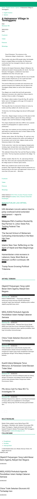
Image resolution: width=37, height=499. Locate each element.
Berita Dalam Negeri (6, 321)
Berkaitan (5, 203)
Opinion (17, 7)
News (3, 395)
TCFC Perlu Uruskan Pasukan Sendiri (21, 194)
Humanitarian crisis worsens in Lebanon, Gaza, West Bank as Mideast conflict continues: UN (15, 257)
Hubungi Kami (8, 445)
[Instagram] (10, 438)
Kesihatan (4, 372)
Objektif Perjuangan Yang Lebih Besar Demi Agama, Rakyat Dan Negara (16, 289)
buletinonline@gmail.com (18, 431)
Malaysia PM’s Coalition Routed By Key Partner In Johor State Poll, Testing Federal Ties (17, 224)
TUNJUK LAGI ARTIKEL (18, 203)
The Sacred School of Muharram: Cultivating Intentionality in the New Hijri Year (18, 236)
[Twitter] (21, 438)
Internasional (5, 344)
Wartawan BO (6, 25)
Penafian (6, 443)
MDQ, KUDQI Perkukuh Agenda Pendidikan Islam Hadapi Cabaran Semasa (17, 314)
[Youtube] (25, 438)
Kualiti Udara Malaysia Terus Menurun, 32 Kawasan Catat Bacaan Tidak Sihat (18, 366)
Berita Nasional (5, 295)
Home (3, 7)
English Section (10, 7)
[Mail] (14, 438)
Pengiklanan (7, 441)
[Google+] (7, 438)
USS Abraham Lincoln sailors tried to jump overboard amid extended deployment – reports (18, 212)
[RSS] (17, 438)
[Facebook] (3, 438)
